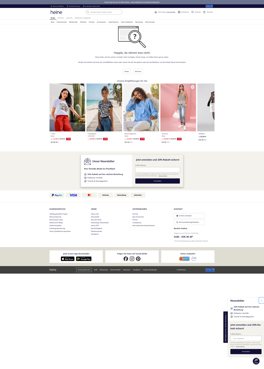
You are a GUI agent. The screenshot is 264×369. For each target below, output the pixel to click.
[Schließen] (261, 300)
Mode (53, 18)
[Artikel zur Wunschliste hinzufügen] (82, 87)
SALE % (69, 18)
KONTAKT (178, 209)
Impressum (126, 270)
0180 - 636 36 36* (183, 236)
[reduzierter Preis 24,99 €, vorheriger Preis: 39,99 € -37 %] (141, 107)
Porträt (135, 214)
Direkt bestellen (56, 225)
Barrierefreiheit (115, 270)
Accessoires (101, 22)
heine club (95, 214)
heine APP (95, 225)
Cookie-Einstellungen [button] (150, 270)
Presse (135, 220)
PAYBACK (95, 234)
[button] (212, 107)
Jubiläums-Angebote (83, 18)
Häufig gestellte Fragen (59, 214)
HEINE (94, 209)
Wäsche (83, 22)
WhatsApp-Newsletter (100, 223)
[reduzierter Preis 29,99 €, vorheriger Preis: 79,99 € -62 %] (178, 107)
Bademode (73, 22)
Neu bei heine (96, 220)
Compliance (136, 223)
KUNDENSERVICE (57, 209)
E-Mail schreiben (184, 216)
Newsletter (95, 217)
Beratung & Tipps (56, 220)
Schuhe (91, 22)
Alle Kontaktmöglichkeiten (189, 222)
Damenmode (62, 22)
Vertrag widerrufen (84, 270)
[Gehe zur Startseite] (56, 12)
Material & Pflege (56, 223)
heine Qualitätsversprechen (60, 231)
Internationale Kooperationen (143, 225)
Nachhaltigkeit (96, 228)
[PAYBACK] (209, 6)
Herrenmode (150, 22)
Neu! (52, 22)
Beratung (139, 22)
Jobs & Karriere (138, 217)
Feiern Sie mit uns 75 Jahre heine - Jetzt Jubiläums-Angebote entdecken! (132, 2)
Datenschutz (104, 270)
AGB (95, 270)
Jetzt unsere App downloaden (76, 253)
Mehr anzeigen (240, 346)
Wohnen (61, 18)
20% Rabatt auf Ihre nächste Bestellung (226, 328)
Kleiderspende (96, 231)
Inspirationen (113, 22)
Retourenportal (55, 217)
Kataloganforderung (57, 228)
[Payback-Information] (210, 270)
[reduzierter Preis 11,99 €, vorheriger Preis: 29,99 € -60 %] (67, 107)
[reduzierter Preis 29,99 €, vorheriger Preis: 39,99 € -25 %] (104, 107)
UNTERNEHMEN (139, 209)
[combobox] (108, 12)
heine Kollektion (127, 22)
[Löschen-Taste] (120, 12)
